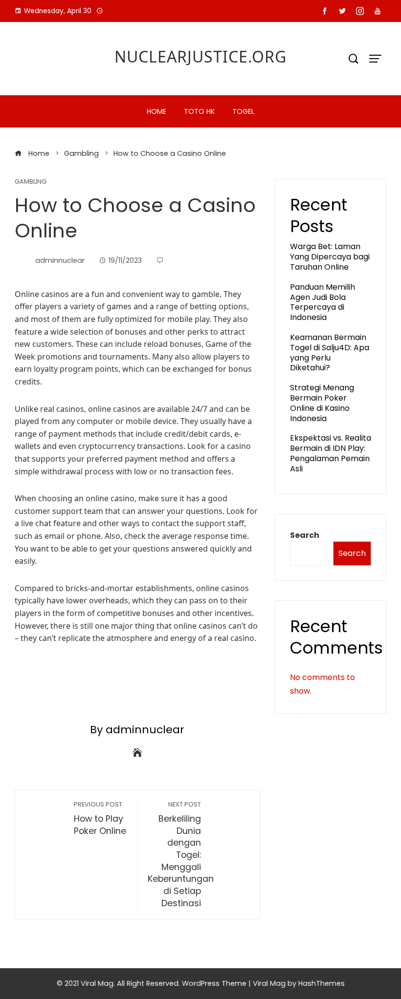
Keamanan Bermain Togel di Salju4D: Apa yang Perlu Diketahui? (329, 352)
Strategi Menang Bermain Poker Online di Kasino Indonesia (322, 403)
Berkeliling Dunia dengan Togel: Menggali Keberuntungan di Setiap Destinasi (181, 854)
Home (156, 111)
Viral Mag (269, 983)
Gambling (30, 182)
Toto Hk (199, 111)
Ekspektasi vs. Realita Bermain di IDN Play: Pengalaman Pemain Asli (330, 453)
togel (243, 111)
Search (304, 535)
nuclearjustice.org (200, 56)
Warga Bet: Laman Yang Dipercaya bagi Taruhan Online (330, 257)
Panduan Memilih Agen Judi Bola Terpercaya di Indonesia (322, 302)
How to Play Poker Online (100, 818)
